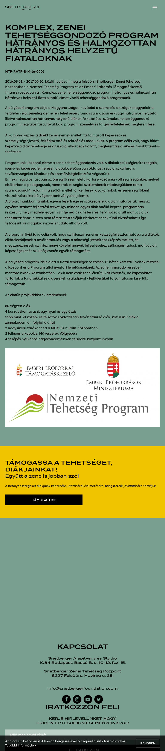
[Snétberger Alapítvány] (22, 7)
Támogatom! (44, 500)
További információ (20, 745)
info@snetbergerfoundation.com (82, 688)
